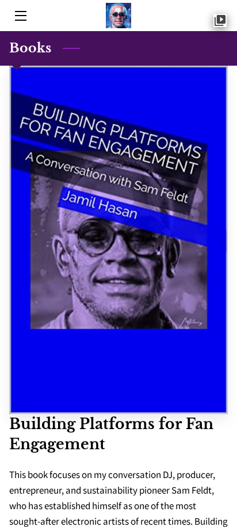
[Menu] (19, 15)
